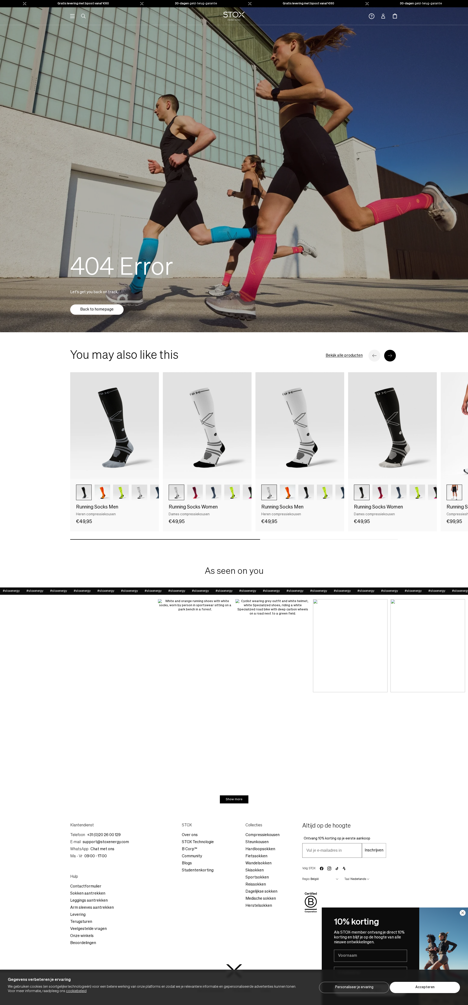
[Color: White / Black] (176, 492)
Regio (306, 879)
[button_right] (390, 355)
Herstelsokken (258, 906)
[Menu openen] (72, 16)
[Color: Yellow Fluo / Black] (121, 492)
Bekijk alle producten (344, 356)
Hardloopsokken (260, 849)
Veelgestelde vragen (88, 929)
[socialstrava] (344, 868)
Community (192, 856)
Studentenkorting (198, 870)
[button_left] (374, 355)
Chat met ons (102, 849)
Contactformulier (85, 886)
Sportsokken (257, 877)
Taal (347, 879)
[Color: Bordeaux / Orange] (195, 492)
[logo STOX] (234, 16)
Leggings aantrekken (89, 901)
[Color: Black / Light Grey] (362, 492)
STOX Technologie (198, 842)
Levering (78, 915)
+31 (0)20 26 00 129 (104, 835)
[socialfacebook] (321, 868)
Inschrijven (374, 850)
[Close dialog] (463, 913)
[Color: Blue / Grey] (158, 492)
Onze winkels (82, 936)
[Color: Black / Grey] (84, 492)
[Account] (383, 16)
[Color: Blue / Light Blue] (213, 492)
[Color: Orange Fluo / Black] (102, 492)
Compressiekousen (262, 835)
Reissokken (255, 885)
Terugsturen (81, 922)
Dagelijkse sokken (261, 892)
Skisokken (254, 870)
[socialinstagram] (329, 868)
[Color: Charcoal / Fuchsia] (250, 492)
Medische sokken (260, 899)
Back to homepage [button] (97, 310)
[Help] (371, 16)
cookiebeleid (76, 991)
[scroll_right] (147, 492)
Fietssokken (256, 856)
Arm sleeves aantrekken (92, 908)
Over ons (190, 835)
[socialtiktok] (337, 868)
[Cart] (395, 16)
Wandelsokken (258, 863)
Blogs (187, 863)
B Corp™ (189, 849)
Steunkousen (257, 842)
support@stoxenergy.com (106, 842)
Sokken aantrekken (87, 894)
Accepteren (425, 987)
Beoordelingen (83, 943)
